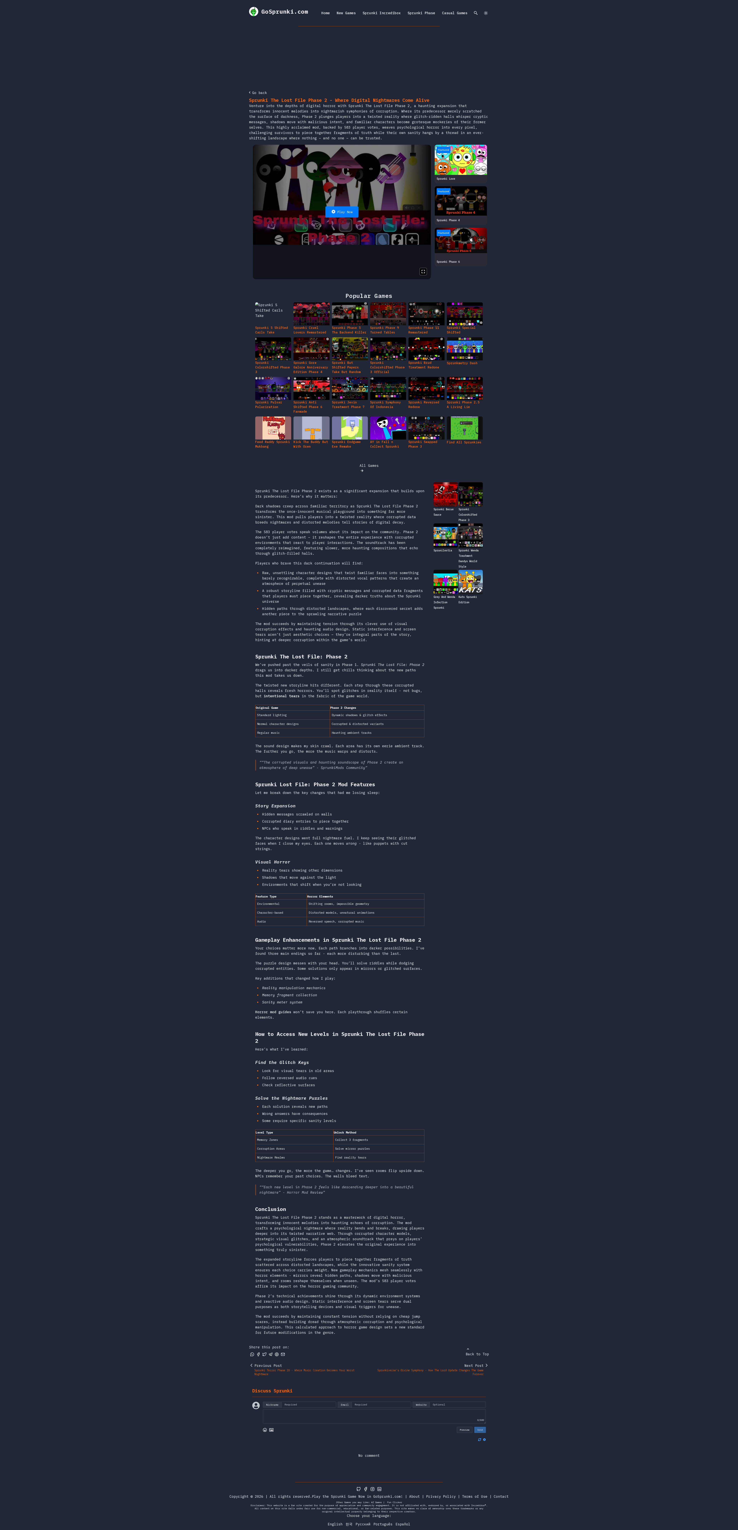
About (414, 1496)
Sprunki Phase (421, 13)
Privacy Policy (441, 1496)
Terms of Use (474, 1496)
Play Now (345, 212)
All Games (369, 465)
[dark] (486, 13)
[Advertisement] (369, 55)
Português (382, 1524)
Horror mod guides (273, 1012)
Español (403, 1524)
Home (325, 13)
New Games (346, 13)
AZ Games (376, 1502)
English (335, 1524)
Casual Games (454, 13)
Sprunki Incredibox (382, 13)
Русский (363, 1524)
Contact (501, 1496)
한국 (349, 1524)
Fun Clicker (394, 1502)
